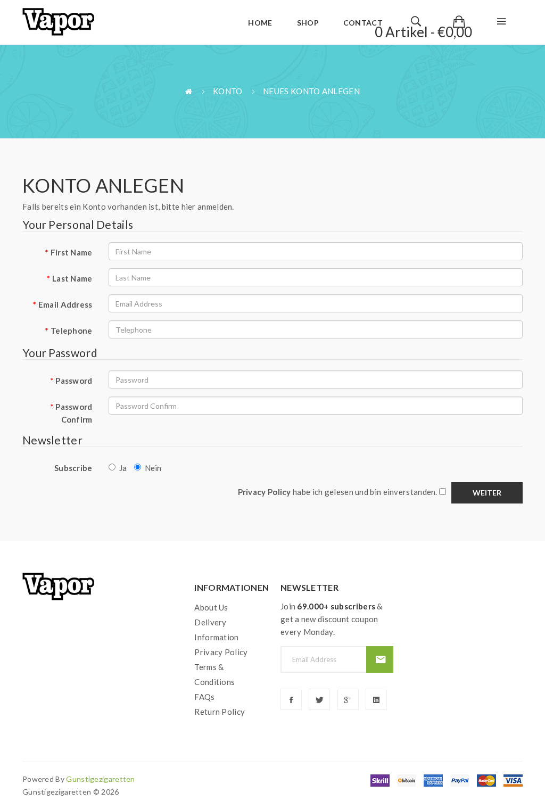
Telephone (72, 330)
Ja (123, 468)
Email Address (65, 304)
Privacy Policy (220, 652)
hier (188, 206)
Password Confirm (73, 413)
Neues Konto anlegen (311, 91)
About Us (211, 607)
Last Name (72, 278)
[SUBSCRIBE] (379, 659)
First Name (72, 252)
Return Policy (219, 711)
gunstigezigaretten (100, 778)
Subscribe (73, 468)
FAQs (204, 696)
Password (73, 380)
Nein (153, 468)
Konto (228, 91)
